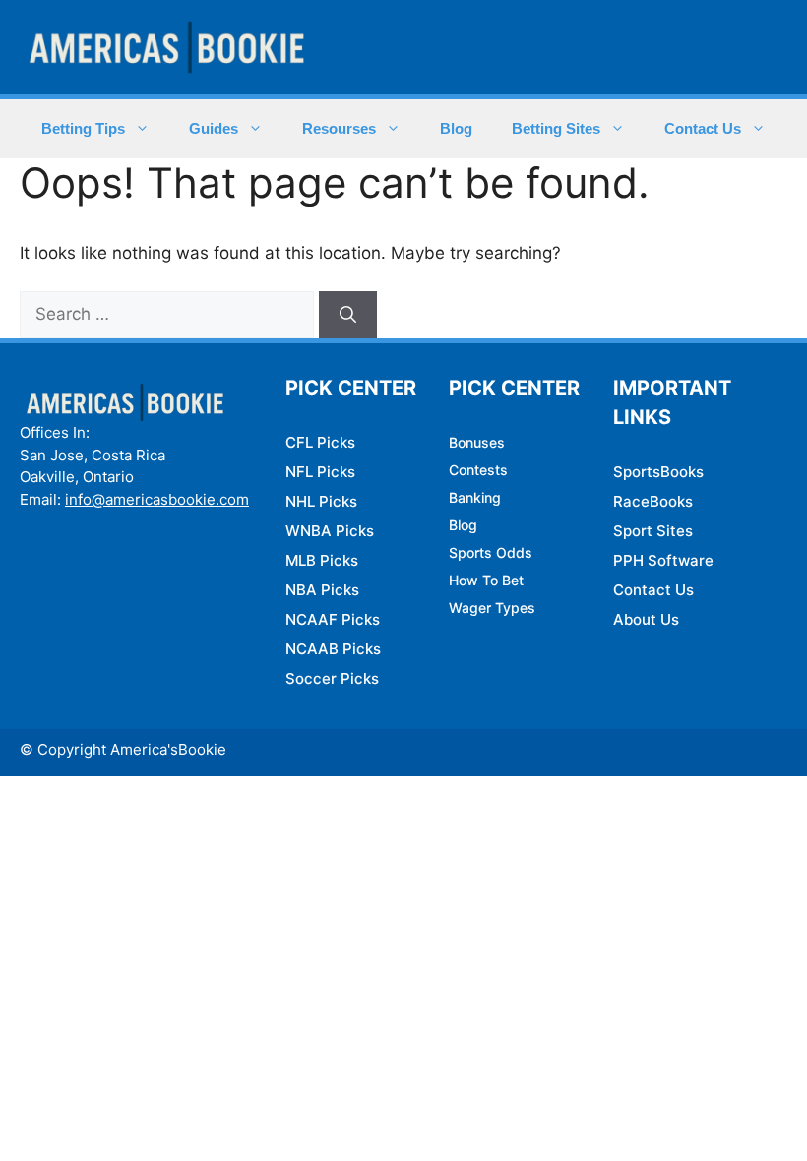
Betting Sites (556, 128)
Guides (213, 128)
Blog (456, 128)
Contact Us (702, 128)
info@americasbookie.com (157, 499)
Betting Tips (83, 128)
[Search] (348, 314)
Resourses (339, 128)
